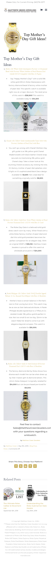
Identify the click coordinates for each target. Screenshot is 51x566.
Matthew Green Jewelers (31, 440)
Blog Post (33, 446)
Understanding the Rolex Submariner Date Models (37, 505)
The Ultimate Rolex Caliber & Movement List (12, 505)
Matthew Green (11, 446)
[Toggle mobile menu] (46, 10)
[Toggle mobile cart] (41, 10)
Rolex (5, 449)
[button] (5, 498)
